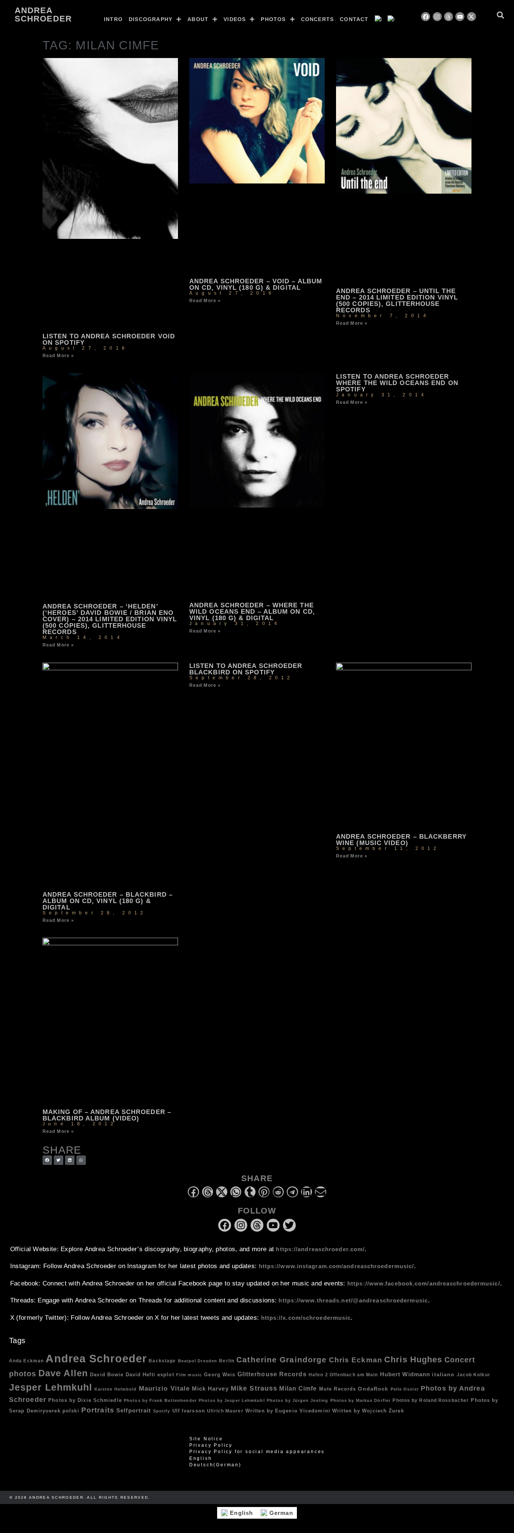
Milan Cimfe (298, 1388)
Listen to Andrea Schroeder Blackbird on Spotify (246, 669)
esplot (165, 1374)
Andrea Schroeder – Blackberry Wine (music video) (401, 840)
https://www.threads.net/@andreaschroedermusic (353, 1300)
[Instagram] (437, 16)
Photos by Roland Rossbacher (430, 1400)
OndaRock (373, 1389)
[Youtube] (459, 16)
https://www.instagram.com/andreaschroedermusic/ (336, 1266)
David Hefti (140, 1374)
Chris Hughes (413, 1359)
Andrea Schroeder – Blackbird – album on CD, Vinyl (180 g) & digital (108, 901)
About (197, 19)
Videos (235, 19)
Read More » (58, 355)
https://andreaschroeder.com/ (320, 1249)
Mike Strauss (254, 1388)
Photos (273, 19)
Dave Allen (63, 1373)
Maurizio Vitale (164, 1388)
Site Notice (206, 1438)
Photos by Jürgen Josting (297, 1400)
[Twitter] (289, 1225)
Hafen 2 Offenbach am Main (343, 1374)
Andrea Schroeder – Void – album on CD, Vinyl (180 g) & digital (255, 284)
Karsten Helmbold (115, 1389)
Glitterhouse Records (272, 1374)
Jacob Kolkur (473, 1374)
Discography (150, 19)
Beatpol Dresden (197, 1361)
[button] (500, 15)
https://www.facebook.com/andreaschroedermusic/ (423, 1283)
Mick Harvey (210, 1388)
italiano (443, 1374)
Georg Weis (219, 1374)
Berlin (226, 1360)
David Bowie (106, 1374)
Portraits (97, 1410)
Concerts (317, 19)
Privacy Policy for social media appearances (257, 1451)
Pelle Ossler (405, 1389)
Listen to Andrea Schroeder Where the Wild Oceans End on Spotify (397, 383)
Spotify (161, 1411)
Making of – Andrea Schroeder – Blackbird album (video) (107, 1115)
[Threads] (448, 16)
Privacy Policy (211, 1445)
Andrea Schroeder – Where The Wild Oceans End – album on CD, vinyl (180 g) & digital (252, 612)
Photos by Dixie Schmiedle (85, 1400)
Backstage (162, 1360)
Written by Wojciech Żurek (368, 1411)
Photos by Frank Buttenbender (160, 1400)
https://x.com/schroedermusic (306, 1317)
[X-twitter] (471, 16)
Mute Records (337, 1389)
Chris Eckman (355, 1360)
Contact (354, 19)
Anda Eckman (26, 1360)
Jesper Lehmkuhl (51, 1387)
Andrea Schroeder (43, 14)
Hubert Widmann (405, 1374)
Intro (113, 19)
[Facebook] (425, 16)
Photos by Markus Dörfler (360, 1400)
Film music (189, 1375)
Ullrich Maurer (225, 1410)
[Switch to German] (391, 19)
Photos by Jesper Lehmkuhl (232, 1400)
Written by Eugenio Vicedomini (287, 1411)
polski (70, 1411)
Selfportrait (133, 1411)
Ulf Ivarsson (188, 1411)
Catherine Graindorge (281, 1359)
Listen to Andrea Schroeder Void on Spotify (109, 339)
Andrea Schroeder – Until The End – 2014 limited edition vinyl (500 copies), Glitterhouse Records (397, 300)
